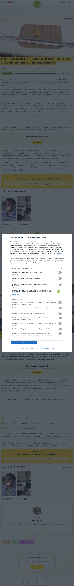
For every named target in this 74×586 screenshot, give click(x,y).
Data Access (34, 348)
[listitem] (37, 268)
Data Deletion (24, 348)
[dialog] (37, 293)
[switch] (59, 272)
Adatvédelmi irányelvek (47, 348)
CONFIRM (24, 342)
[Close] (68, 237)
